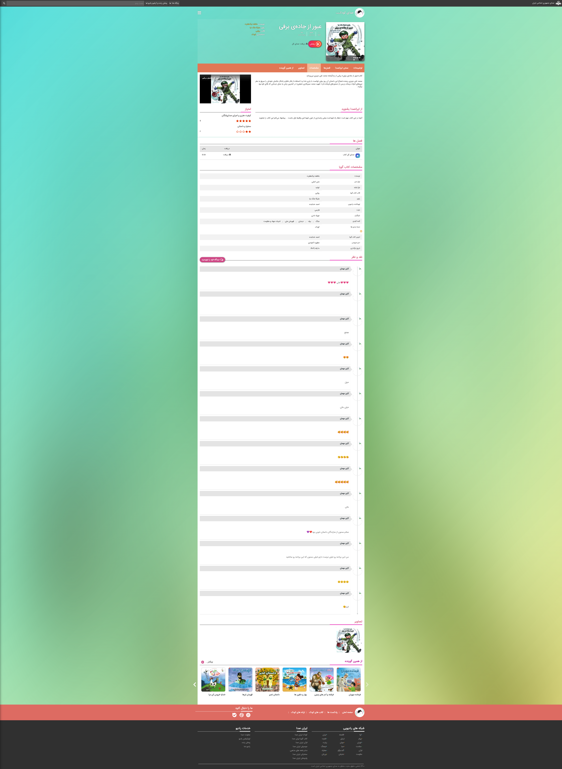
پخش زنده (246, 742)
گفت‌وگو (341, 750)
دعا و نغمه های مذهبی (298, 750)
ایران (324, 734)
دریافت (226, 154)
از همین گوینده (286, 68)
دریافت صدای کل (299, 44)
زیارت (325, 742)
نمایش (341, 754)
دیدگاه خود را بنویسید (211, 260)
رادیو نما (247, 746)
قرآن (360, 750)
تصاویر (301, 68)
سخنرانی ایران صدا (300, 754)
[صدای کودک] (248, 715)
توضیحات (357, 68)
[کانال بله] (234, 715)
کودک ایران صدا (301, 734)
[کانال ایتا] (241, 715)
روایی (258, 31)
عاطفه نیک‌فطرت (251, 24)
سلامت (358, 746)
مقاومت (359, 754)
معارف (324, 750)
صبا (342, 746)
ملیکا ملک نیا (255, 27)
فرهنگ (323, 746)
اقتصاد (341, 734)
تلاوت (324, 738)
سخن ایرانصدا (341, 68)
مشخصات (314, 68)
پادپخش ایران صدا (300, 758)
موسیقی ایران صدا (300, 746)
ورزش (324, 754)
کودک (254, 34)
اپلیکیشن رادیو (244, 738)
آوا (360, 734)
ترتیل (342, 738)
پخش (312, 44)
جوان (342, 742)
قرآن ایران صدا (301, 742)
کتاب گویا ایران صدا (299, 738)
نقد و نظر (357, 257)
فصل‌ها (327, 68)
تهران (359, 742)
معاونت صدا (245, 734)
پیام (360, 738)
